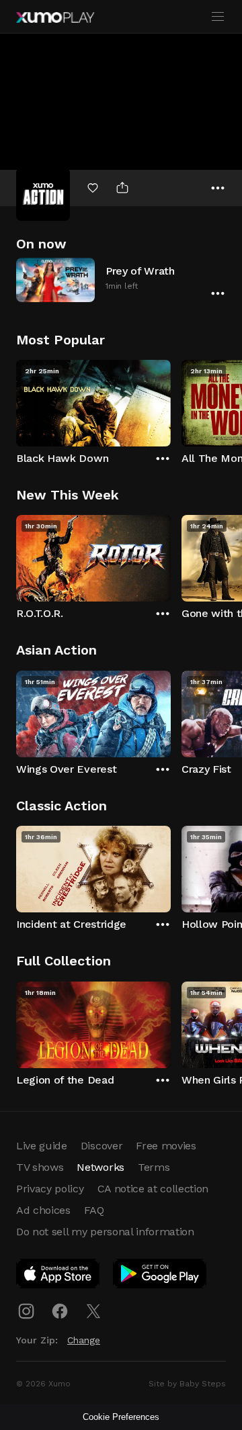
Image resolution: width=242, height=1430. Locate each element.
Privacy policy (50, 1188)
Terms (153, 1167)
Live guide (41, 1145)
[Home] (55, 17)
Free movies (166, 1145)
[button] (121, 279)
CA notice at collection (153, 1188)
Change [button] (83, 1340)
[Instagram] (26, 1311)
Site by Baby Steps (187, 1383)
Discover (101, 1145)
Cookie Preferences (121, 1417)
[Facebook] (60, 1311)
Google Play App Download (160, 1276)
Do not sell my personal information (105, 1231)
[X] (93, 1311)
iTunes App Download (58, 1276)
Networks (100, 1167)
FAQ (94, 1210)
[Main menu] (218, 17)
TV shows (39, 1167)
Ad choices (43, 1210)
